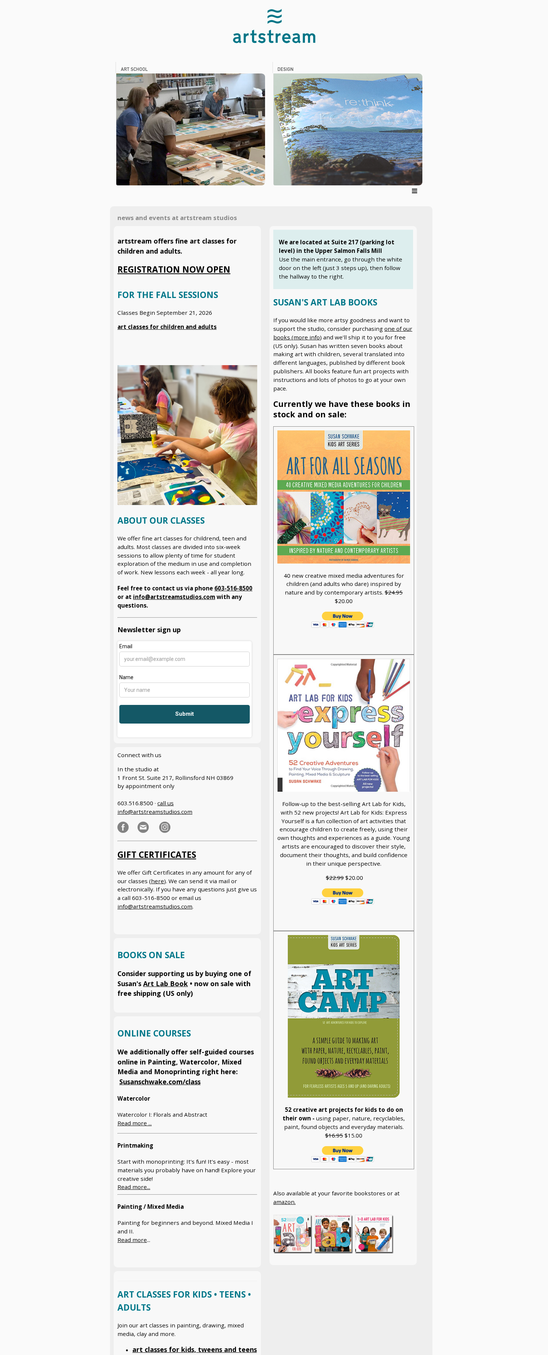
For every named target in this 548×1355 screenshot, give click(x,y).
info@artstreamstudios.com (174, 596)
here (157, 881)
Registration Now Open (173, 269)
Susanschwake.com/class (160, 1081)
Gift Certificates (156, 854)
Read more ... (134, 1123)
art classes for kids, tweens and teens (194, 1349)
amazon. (284, 1201)
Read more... (133, 1187)
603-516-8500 (233, 588)
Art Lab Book (165, 983)
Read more (132, 1239)
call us (165, 803)
